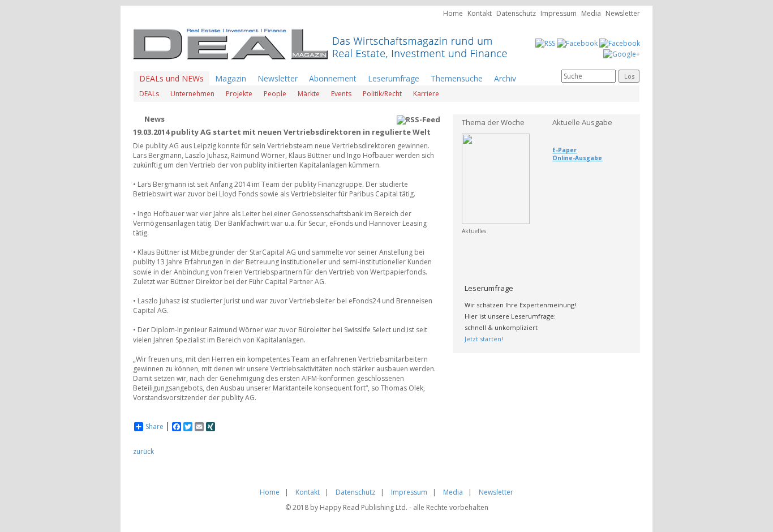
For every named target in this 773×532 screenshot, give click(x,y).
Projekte (239, 93)
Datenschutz (516, 13)
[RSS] (545, 43)
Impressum (558, 13)
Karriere (426, 93)
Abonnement (333, 78)
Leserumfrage (393, 78)
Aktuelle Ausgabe (582, 122)
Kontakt (479, 13)
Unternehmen (192, 93)
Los (629, 76)
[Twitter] (619, 43)
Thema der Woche (493, 122)
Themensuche (457, 78)
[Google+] (621, 53)
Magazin (230, 78)
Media (591, 13)
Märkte (309, 93)
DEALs (149, 93)
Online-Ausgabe (577, 158)
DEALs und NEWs (171, 78)
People (275, 93)
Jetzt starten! (484, 338)
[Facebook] (577, 43)
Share (154, 426)
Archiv (505, 78)
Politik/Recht (382, 93)
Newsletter (622, 13)
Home (453, 13)
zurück (143, 451)
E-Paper (564, 150)
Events (341, 93)
